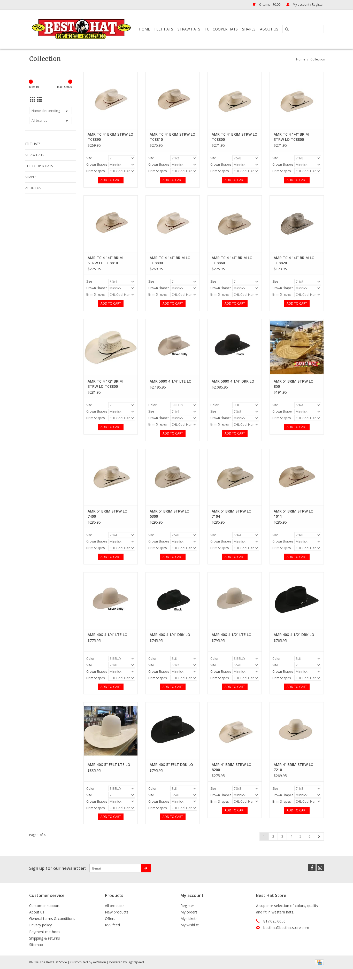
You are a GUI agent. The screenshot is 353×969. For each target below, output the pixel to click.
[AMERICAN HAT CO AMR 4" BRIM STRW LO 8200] (235, 730)
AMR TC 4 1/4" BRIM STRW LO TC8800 (291, 137)
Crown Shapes (96, 164)
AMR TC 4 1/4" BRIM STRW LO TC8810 (105, 260)
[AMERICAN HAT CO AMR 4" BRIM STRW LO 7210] (297, 730)
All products (115, 905)
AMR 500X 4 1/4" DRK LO (233, 381)
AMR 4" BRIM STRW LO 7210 (293, 767)
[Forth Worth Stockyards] (81, 29)
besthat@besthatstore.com (286, 927)
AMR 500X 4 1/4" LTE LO (170, 381)
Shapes (249, 29)
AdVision (99, 962)
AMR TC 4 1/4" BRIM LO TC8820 (294, 260)
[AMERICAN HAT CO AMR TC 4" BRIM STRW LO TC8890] (110, 100)
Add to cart (111, 180)
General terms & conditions (52, 918)
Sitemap (36, 944)
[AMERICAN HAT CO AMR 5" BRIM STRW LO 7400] (110, 477)
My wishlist (189, 925)
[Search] (286, 29)
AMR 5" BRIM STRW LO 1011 (293, 514)
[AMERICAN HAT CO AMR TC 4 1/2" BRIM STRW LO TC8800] (110, 347)
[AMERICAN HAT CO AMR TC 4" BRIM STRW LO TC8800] (235, 100)
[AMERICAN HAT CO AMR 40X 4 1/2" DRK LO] (297, 600)
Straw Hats (189, 29)
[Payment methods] (318, 962)
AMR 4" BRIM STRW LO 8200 (231, 767)
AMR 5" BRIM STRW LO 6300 (169, 514)
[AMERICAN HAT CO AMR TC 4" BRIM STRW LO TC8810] (172, 100)
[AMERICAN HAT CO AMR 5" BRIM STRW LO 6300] (172, 477)
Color (152, 405)
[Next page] (319, 836)
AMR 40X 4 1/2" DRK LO (294, 634)
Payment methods (44, 931)
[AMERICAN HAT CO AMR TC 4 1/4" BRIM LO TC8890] (172, 223)
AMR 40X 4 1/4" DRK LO (170, 634)
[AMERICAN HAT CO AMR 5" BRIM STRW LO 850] (297, 347)
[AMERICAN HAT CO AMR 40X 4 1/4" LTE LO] (110, 600)
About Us (269, 29)
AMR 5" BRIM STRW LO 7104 (231, 514)
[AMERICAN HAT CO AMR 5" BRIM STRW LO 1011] (297, 477)
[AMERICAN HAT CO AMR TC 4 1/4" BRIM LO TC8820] (297, 223)
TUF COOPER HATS (221, 29)
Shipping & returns (44, 938)
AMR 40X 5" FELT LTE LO (109, 764)
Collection (317, 59)
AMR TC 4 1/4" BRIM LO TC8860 (232, 260)
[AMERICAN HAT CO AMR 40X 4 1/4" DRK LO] (172, 600)
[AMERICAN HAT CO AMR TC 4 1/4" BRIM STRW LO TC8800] (297, 100)
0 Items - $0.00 (269, 4)
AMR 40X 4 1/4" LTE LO (107, 634)
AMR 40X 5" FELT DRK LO (171, 764)
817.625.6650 (274, 921)
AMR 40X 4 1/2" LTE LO (231, 634)
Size (89, 158)
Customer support (44, 905)
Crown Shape (282, 411)
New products (116, 912)
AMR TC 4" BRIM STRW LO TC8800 (234, 137)
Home (144, 29)
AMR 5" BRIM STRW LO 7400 (107, 514)
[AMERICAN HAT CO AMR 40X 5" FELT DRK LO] (172, 730)
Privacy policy (40, 925)
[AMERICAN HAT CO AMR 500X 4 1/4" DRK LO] (235, 347)
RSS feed (112, 925)
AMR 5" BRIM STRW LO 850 (293, 384)
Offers (110, 918)
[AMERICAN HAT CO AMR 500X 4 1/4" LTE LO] (172, 347)
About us (36, 912)
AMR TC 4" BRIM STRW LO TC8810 (172, 137)
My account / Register (308, 4)
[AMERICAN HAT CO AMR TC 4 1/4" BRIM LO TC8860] (235, 223)
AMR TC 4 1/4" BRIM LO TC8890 (170, 260)
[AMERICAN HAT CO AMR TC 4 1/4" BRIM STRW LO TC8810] (110, 223)
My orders (188, 912)
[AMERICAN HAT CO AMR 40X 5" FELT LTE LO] (110, 730)
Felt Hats (163, 29)
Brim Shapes (95, 171)
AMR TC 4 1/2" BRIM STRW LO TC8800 (105, 384)
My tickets (188, 918)
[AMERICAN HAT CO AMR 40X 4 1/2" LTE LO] (235, 600)
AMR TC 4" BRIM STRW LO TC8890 (110, 137)
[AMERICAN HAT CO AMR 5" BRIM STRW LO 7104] (235, 477)
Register (187, 905)
